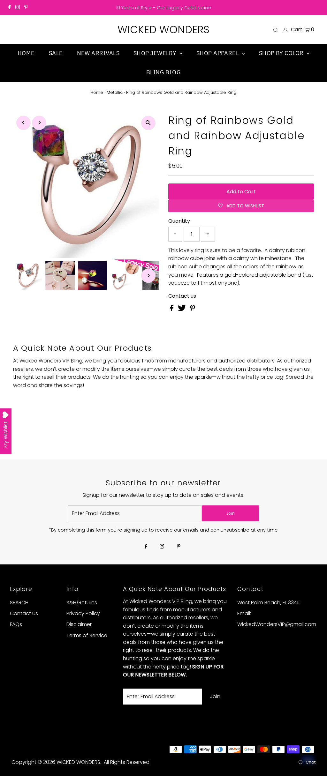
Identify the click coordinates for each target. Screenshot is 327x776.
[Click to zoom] (148, 123)
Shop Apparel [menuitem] (218, 53)
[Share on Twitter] (182, 309)
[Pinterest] (26, 7)
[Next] (39, 123)
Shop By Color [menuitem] (282, 53)
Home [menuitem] (26, 53)
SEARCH (19, 602)
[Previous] (23, 123)
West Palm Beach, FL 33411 (268, 602)
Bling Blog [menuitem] (163, 72)
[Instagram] (17, 7)
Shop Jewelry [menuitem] (155, 53)
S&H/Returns (81, 602)
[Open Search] (275, 30)
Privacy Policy (83, 613)
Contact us (182, 296)
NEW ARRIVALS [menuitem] (98, 53)
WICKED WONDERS (163, 29)
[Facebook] (9, 7)
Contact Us (24, 613)
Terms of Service (86, 635)
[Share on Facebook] (172, 309)
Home (96, 92)
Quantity (179, 221)
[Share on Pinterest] (192, 309)
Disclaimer (79, 624)
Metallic (115, 92)
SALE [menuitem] (56, 53)
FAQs (16, 624)
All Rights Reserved (126, 762)
